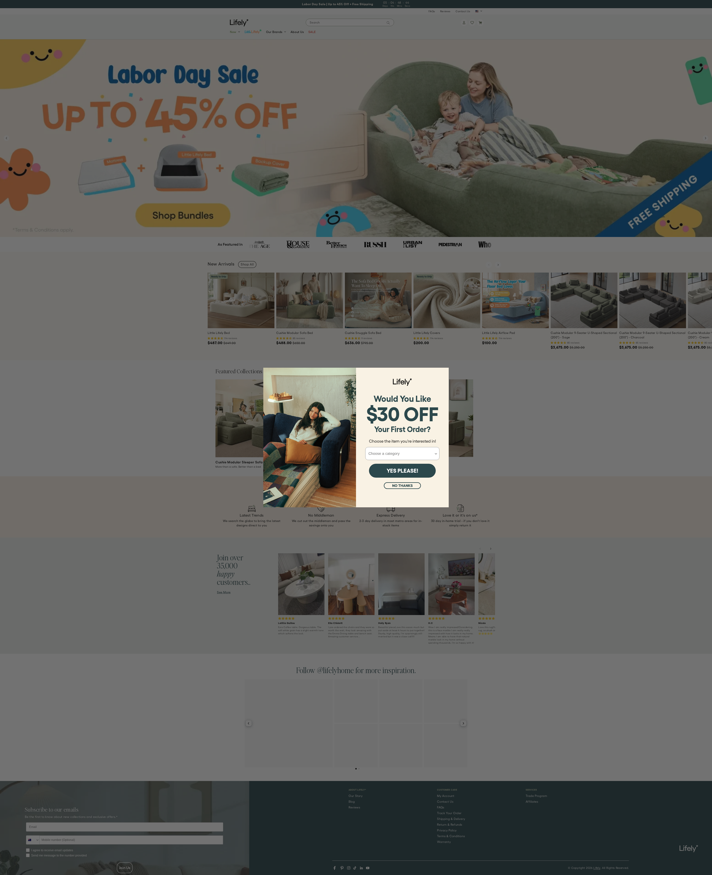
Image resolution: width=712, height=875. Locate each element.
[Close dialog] (444, 372)
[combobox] (401, 453)
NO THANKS (402, 486)
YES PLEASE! (402, 471)
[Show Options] (436, 453)
